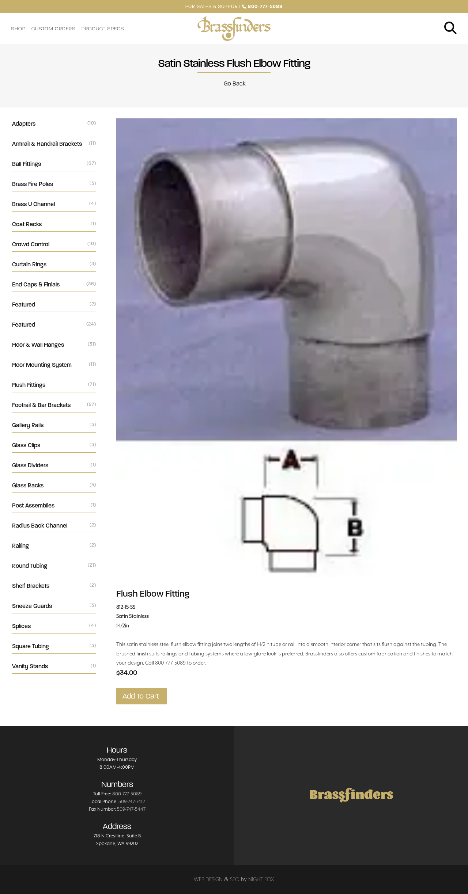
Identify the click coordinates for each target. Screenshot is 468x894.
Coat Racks (54, 224)
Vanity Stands (54, 666)
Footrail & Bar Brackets (54, 405)
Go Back (234, 83)
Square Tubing (54, 646)
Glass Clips (54, 445)
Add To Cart (141, 696)
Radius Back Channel (54, 525)
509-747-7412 (131, 801)
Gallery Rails (54, 425)
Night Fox (261, 879)
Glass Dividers (54, 465)
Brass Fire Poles (54, 183)
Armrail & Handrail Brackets (54, 143)
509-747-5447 (131, 809)
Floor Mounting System (54, 364)
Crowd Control (54, 244)
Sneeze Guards (54, 605)
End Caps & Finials (54, 284)
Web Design (208, 879)
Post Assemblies (54, 505)
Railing (54, 545)
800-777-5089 (126, 793)
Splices (54, 626)
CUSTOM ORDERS (53, 29)
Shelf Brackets (54, 585)
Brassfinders (351, 795)
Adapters (54, 123)
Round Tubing (54, 565)
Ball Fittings (54, 163)
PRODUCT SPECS (103, 29)
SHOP (18, 29)
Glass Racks (54, 485)
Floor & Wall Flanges (54, 344)
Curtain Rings (54, 264)
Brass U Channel (54, 204)
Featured (54, 304)
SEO (234, 879)
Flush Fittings (54, 384)
